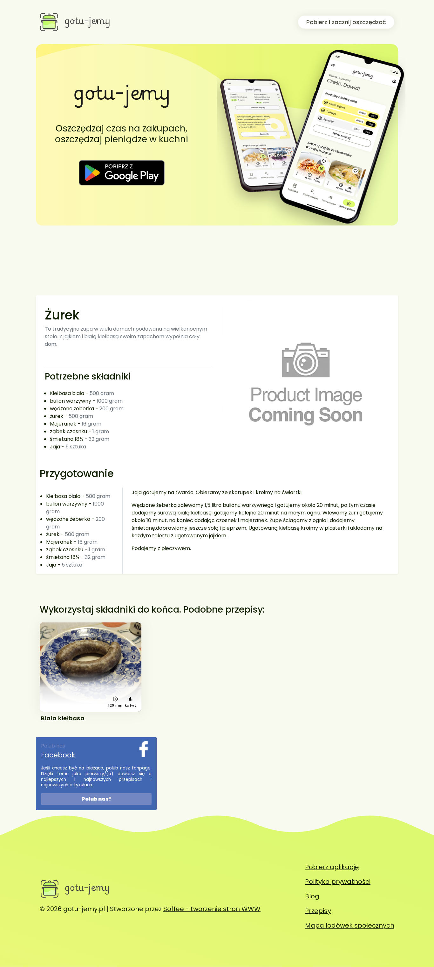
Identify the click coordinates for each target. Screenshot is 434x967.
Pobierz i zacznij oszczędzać (346, 22)
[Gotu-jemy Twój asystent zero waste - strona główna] (75, 21)
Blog (312, 896)
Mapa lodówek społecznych (349, 925)
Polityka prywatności (337, 881)
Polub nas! (96, 798)
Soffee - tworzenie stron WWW (212, 908)
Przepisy (318, 910)
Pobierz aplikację (332, 867)
